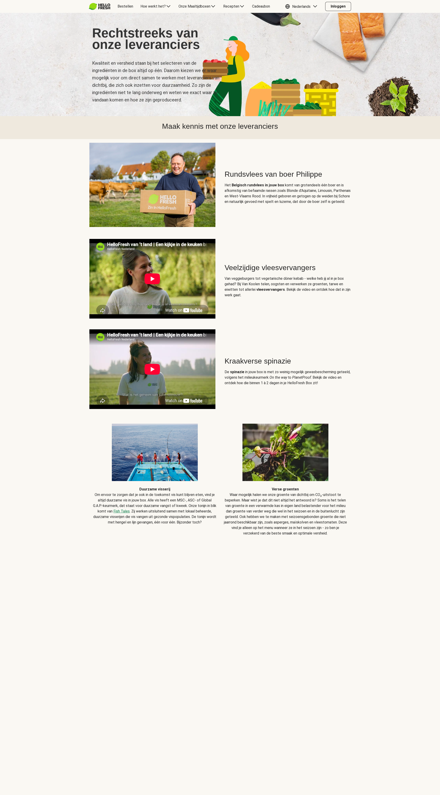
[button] (302, 6)
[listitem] (154, 476)
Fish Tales (121, 511)
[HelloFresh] (99, 6)
